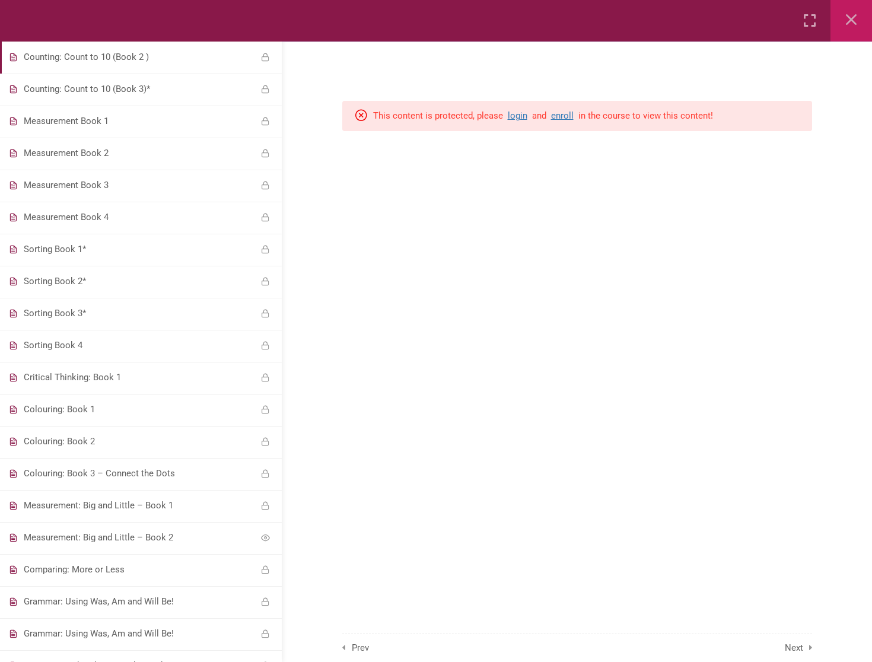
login (517, 115)
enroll (562, 115)
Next (794, 647)
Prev (360, 647)
